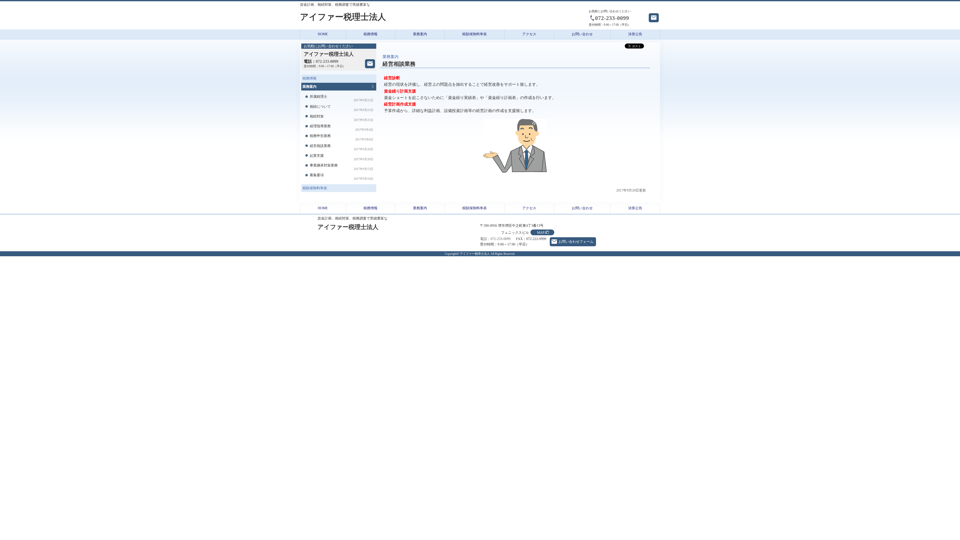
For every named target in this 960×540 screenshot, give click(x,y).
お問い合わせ (582, 34)
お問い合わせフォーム (576, 242)
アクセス (529, 34)
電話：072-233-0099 (495, 239)
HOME (323, 34)
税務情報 (371, 34)
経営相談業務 (342, 147)
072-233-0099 (612, 18)
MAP (540, 232)
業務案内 (420, 34)
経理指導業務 (342, 128)
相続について (342, 108)
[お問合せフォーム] (370, 63)
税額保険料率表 (474, 34)
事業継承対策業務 (342, 167)
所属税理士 (342, 98)
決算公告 (635, 34)
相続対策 (342, 118)
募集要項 (342, 176)
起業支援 (342, 157)
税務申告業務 (342, 137)
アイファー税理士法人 (343, 17)
